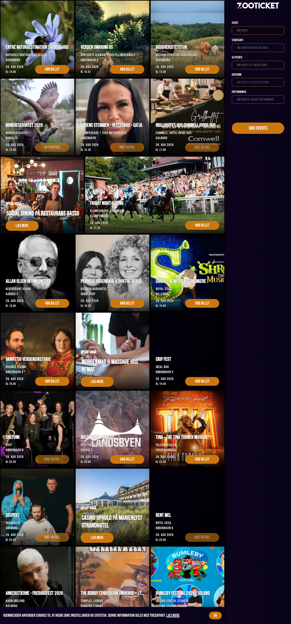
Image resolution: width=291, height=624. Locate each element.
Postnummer (239, 92)
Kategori (236, 75)
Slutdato (237, 57)
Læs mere (173, 615)
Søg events (258, 128)
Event (235, 23)
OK (215, 615)
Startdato (237, 40)
